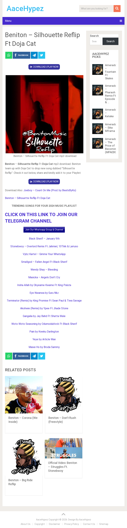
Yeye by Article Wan (44, 339)
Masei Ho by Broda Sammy (44, 347)
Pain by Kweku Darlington (44, 331)
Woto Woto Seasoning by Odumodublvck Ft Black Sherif (44, 323)
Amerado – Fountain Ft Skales (111, 71)
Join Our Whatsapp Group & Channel (44, 229)
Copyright (40, 524)
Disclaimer (54, 524)
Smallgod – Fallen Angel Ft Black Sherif (44, 261)
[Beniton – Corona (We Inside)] (24, 395)
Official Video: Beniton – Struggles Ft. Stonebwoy (62, 466)
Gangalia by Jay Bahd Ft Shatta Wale (44, 316)
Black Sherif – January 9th (44, 238)
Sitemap (103, 524)
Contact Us (89, 524)
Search (94, 35)
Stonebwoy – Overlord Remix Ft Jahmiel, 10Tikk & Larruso (44, 246)
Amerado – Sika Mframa (111, 128)
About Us (25, 524)
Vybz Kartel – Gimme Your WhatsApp (44, 254)
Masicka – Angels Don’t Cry (44, 277)
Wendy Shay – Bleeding (44, 269)
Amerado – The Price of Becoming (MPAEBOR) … (113, 145)
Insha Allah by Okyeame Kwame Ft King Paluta (44, 285)
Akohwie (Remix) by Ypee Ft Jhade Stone (44, 308)
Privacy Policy (71, 524)
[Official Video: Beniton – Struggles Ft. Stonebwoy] (63, 448)
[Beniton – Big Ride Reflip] (24, 457)
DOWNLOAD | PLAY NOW (45, 66)
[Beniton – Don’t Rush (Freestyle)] (64, 395)
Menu (8, 20)
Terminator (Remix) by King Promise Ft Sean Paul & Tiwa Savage (44, 300)
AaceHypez (25, 8)
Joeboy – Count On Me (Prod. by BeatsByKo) (49, 190)
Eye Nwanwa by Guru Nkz (44, 292)
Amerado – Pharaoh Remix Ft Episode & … (111, 94)
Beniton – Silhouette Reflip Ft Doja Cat (27, 198)
